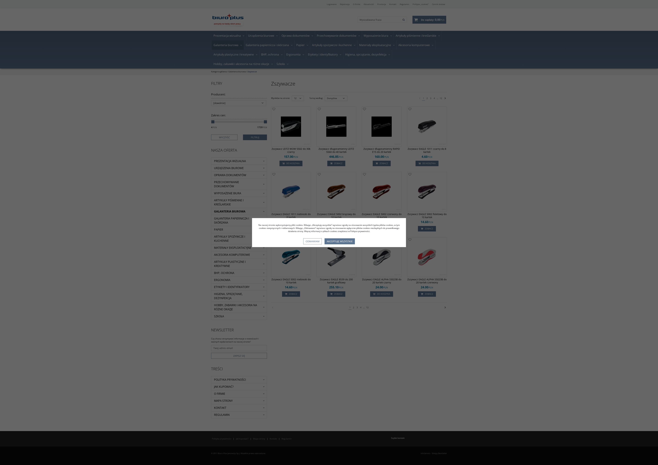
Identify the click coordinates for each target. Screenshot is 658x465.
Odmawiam (313, 241)
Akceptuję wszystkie (340, 241)
